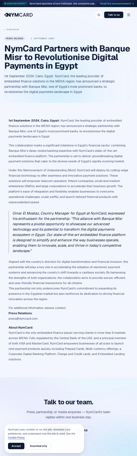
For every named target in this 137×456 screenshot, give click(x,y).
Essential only (38, 446)
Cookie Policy (16, 437)
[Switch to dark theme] (99, 15)
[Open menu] (129, 15)
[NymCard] (18, 15)
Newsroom (11, 29)
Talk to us (114, 14)
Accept (16, 446)
